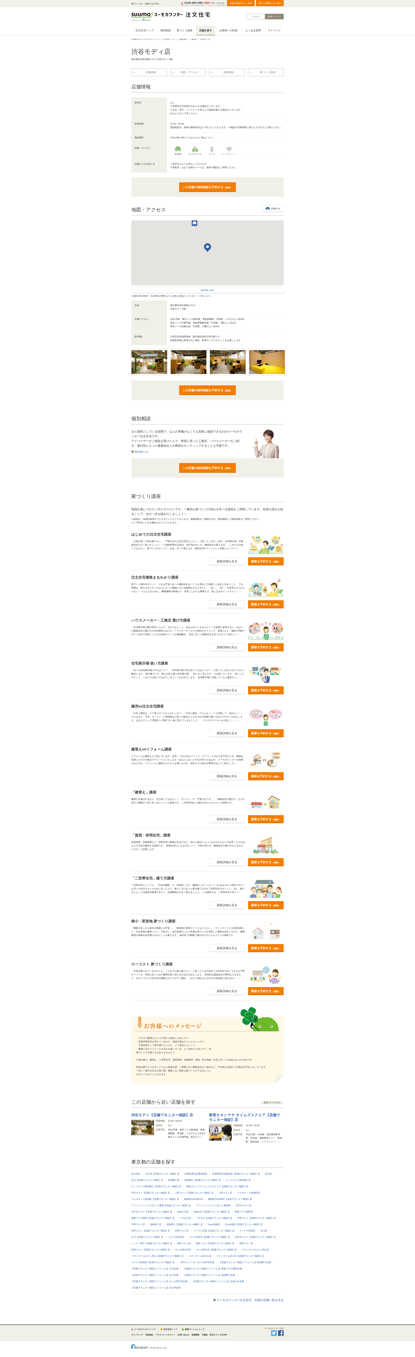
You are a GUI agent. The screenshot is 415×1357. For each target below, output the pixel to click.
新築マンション (275, 16)
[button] (207, 248)
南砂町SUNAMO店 (193, 1199)
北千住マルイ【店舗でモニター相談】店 (151, 1212)
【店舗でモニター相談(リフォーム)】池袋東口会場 (209, 1275)
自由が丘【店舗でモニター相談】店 (212, 1212)
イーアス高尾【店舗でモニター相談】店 (214, 1231)
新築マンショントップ (194, 1329)
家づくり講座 (184, 30)
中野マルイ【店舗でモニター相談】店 (256, 1218)
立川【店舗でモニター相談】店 (147, 1237)
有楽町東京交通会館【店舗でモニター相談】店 (236, 1174)
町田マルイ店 (246, 1243)
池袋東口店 (155, 1224)
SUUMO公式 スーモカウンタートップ (145, 39)
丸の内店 (135, 1174)
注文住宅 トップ (169, 39)
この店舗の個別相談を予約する (207, 187)
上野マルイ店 (225, 1193)
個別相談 (165, 30)
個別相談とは (141, 451)
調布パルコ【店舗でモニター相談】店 (215, 1243)
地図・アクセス (189, 72)
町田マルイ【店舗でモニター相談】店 (150, 1249)
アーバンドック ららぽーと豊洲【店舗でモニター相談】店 (161, 1205)
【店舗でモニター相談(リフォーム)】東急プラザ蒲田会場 (212, 1268)
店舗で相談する (241, 3)
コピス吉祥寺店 (176, 1237)
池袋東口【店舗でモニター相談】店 (184, 1224)
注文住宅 (256, 16)
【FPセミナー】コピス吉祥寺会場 (196, 1262)
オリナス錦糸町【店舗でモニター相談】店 (152, 1262)
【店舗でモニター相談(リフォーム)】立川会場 (154, 1268)
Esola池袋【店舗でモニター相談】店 (244, 1224)
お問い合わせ (183, 1335)
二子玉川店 (185, 1218)
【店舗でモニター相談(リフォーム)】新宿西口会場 (245, 1262)
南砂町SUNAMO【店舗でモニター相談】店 (230, 1199)
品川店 (268, 1174)
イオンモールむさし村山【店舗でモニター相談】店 (157, 1256)
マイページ (274, 30)
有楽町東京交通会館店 (195, 1174)
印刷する (275, 208)
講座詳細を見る (227, 561)
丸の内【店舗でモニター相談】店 (162, 1174)
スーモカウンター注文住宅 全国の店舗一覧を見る (250, 1300)
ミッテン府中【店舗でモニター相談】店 (151, 1243)
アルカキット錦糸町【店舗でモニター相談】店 (155, 1199)
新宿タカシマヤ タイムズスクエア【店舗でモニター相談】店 (217, 1186)
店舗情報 (151, 72)
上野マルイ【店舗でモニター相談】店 (194, 1193)
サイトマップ (137, 1335)
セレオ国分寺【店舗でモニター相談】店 (216, 1249)
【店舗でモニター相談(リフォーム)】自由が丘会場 (218, 1281)
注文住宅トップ (145, 30)
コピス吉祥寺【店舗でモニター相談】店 (209, 1237)
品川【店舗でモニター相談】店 (147, 1180)
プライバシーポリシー (165, 1335)
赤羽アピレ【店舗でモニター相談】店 (150, 1231)
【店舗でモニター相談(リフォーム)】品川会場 (154, 1275)
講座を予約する (266, 561)
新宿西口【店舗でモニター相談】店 (202, 1180)
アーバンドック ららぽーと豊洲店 (213, 1205)
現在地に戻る (207, 290)
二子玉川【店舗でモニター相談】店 (214, 1218)
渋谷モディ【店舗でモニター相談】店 (150, 1193)
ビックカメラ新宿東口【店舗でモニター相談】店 (156, 1186)
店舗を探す (205, 30)
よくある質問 (253, 30)
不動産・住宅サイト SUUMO (214, 1335)
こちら (222, 5)
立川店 (263, 1231)
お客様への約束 (228, 30)
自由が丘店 (183, 1212)
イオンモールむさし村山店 (255, 1249)
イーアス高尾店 (247, 1231)
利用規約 (149, 1335)
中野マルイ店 (138, 1224)
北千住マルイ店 (244, 1205)
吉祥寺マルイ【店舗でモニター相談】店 (255, 1237)
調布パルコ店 (184, 1243)
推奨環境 (195, 1335)
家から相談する (270, 3)
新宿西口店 (173, 1180)
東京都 (193, 39)
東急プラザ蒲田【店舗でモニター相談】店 (152, 1218)
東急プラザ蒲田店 (244, 1212)
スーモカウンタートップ (144, 1329)
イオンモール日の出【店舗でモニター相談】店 (240, 1256)
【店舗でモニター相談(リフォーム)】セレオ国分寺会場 (159, 1281)
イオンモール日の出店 (200, 1256)
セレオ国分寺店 (183, 1249)
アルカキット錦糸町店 (248, 1193)
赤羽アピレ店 (182, 1231)
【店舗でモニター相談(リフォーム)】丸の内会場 (156, 1287)
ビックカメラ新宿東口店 (238, 1180)
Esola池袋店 (214, 1224)
